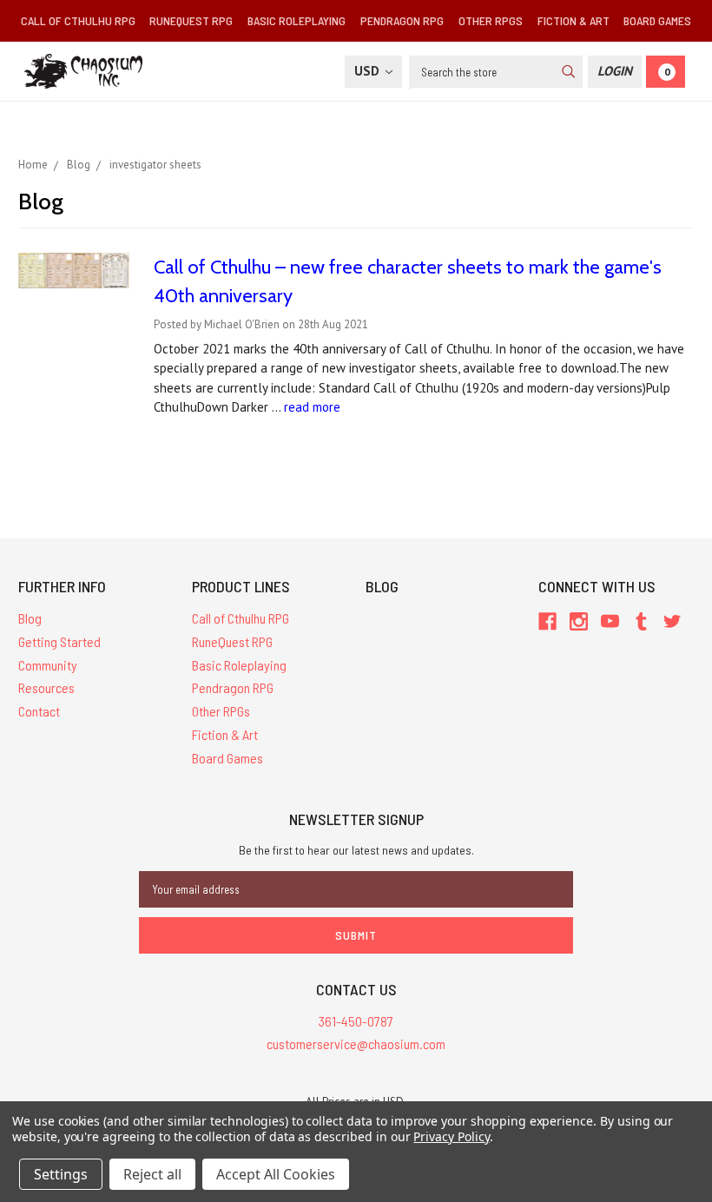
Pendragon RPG (402, 20)
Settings (61, 1174)
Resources (46, 687)
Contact (39, 711)
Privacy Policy (451, 1136)
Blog (30, 618)
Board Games (657, 20)
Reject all (152, 1174)
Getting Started (59, 641)
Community (47, 665)
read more (312, 407)
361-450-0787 (356, 1021)
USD (368, 71)
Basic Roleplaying (296, 20)
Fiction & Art (573, 20)
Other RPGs (490, 20)
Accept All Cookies (275, 1174)
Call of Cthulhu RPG (78, 20)
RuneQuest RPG (191, 20)
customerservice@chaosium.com (356, 1043)
